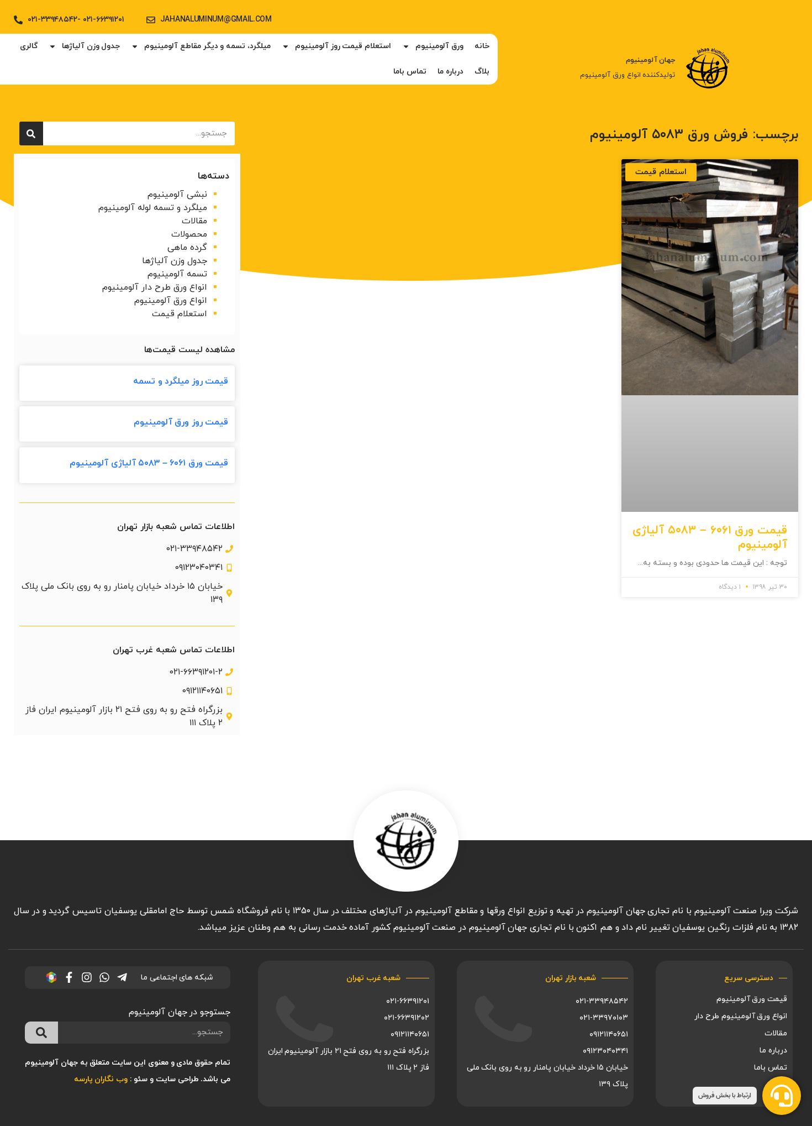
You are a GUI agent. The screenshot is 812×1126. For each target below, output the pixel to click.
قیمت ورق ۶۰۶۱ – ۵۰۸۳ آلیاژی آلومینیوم (709, 537)
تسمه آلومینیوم (177, 274)
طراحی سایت (177, 1079)
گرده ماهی (187, 248)
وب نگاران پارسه (101, 1079)
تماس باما (409, 71)
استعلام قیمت (179, 314)
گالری (29, 46)
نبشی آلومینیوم (177, 194)
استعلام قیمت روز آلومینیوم (343, 46)
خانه (481, 46)
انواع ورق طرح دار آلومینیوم (154, 287)
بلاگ (481, 71)
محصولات (189, 234)
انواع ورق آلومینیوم (170, 301)
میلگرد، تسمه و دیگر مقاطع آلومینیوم (207, 46)
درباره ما (450, 71)
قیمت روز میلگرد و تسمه (180, 381)
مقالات (194, 221)
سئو (140, 1079)
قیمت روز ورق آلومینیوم (181, 422)
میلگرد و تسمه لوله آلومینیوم (152, 208)
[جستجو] (31, 133)
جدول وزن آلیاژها (91, 46)
